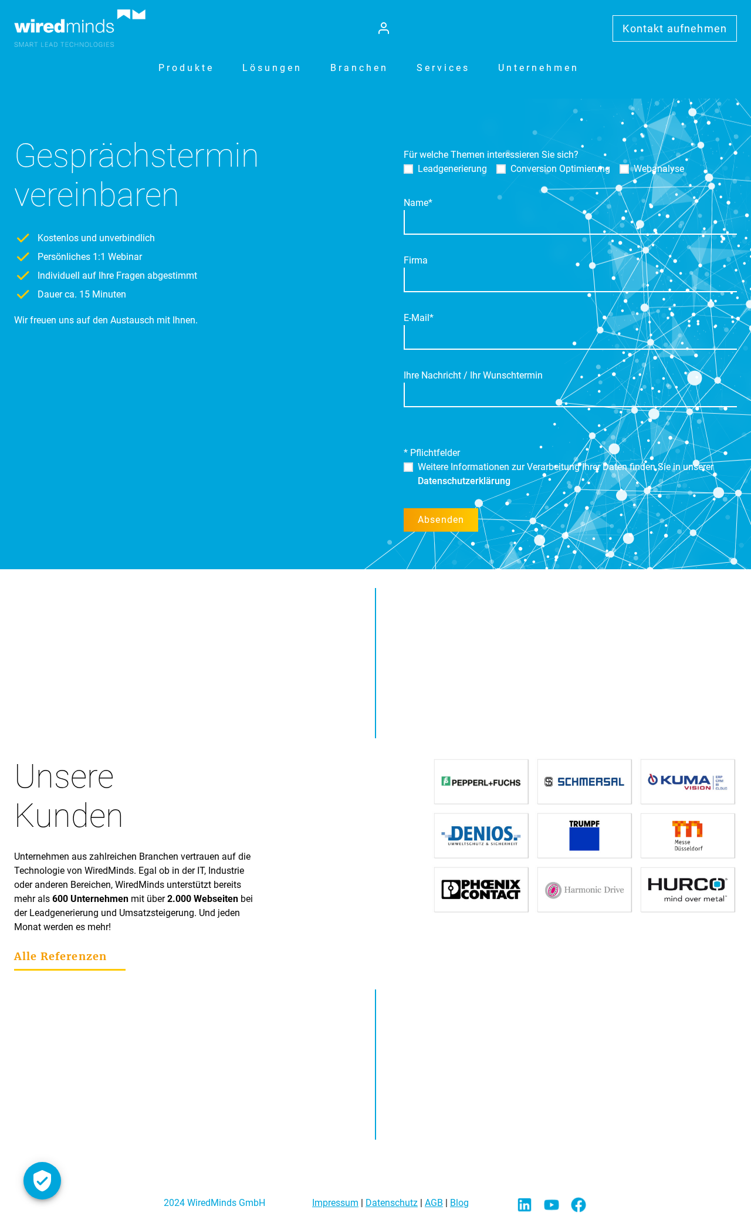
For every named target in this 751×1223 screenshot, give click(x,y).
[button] (186, 68)
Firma (416, 260)
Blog (459, 1202)
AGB (434, 1202)
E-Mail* (419, 317)
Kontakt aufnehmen (675, 28)
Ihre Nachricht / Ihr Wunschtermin (473, 375)
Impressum (335, 1202)
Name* (418, 202)
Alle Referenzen (60, 956)
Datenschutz (392, 1202)
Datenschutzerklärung (464, 481)
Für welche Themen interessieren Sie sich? (491, 154)
